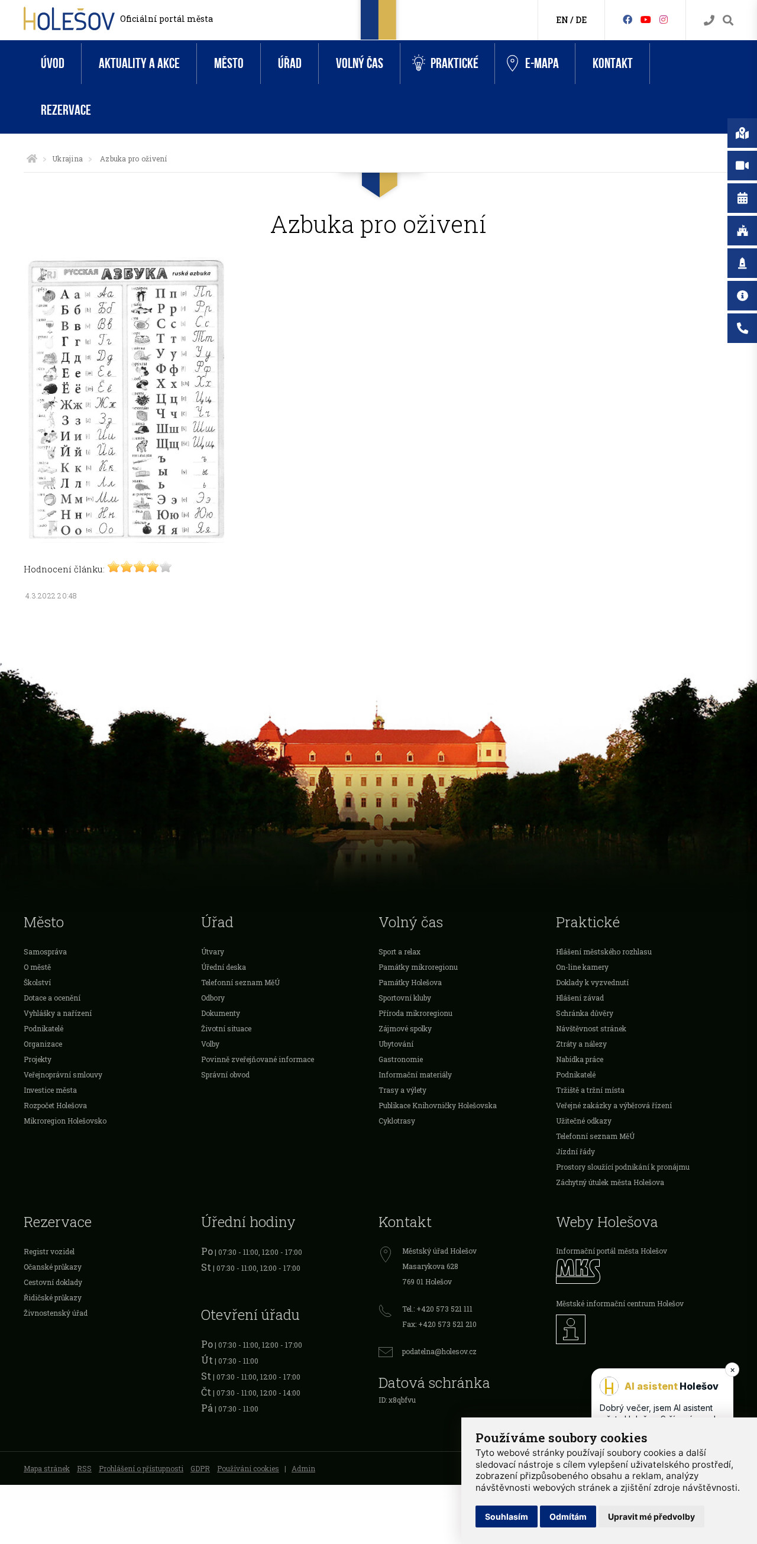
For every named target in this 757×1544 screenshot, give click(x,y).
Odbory (213, 997)
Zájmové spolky (405, 1028)
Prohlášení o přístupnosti (141, 1468)
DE (581, 19)
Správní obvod (225, 1074)
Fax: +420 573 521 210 (439, 1324)
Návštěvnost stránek (591, 1028)
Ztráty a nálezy (581, 1043)
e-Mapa (542, 63)
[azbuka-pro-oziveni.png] (124, 539)
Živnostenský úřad (56, 1313)
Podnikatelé (43, 1028)
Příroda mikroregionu (415, 1013)
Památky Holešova (410, 982)
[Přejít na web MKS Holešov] (644, 1271)
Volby (210, 1043)
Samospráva (45, 951)
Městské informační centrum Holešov (620, 1303)
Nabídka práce (579, 1059)
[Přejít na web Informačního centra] (644, 1329)
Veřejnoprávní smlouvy (63, 1074)
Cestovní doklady (53, 1282)
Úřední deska (223, 967)
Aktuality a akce (139, 63)
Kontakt (613, 63)
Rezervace (66, 110)
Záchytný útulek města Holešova (610, 1182)
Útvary (212, 951)
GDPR (200, 1468)
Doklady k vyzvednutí (592, 982)
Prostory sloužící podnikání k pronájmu (623, 1166)
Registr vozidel (49, 1251)
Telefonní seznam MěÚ (240, 982)
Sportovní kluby (404, 997)
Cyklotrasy (396, 1120)
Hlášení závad (580, 997)
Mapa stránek (47, 1468)
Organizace (43, 1043)
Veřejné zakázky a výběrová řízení (614, 1105)
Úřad (290, 63)
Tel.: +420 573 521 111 (437, 1308)
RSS (84, 1468)
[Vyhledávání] (728, 20)
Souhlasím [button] (506, 1516)
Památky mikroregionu (418, 967)
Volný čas (359, 63)
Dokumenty (220, 1013)
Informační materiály (415, 1074)
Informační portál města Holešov (611, 1250)
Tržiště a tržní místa (590, 1090)
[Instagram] (663, 19)
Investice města (50, 1090)
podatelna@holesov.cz (439, 1351)
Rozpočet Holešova (55, 1105)
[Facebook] (627, 19)
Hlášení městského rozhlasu (604, 951)
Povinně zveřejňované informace (257, 1059)
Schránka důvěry (584, 1013)
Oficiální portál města (166, 18)
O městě (37, 967)
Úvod (52, 63)
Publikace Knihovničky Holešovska (437, 1105)
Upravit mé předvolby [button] (651, 1516)
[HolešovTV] (646, 19)
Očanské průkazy (53, 1266)
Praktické (454, 63)
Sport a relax (399, 951)
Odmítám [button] (568, 1516)
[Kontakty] (709, 20)
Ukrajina (67, 158)
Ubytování (395, 1043)
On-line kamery (582, 967)
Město (229, 63)
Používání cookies (248, 1468)
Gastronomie (400, 1059)
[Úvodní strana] (32, 158)
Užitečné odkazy (584, 1120)
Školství (37, 982)
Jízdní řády (575, 1151)
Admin (303, 1468)
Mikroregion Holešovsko (65, 1120)
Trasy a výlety (402, 1090)
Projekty (37, 1059)
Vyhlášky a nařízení (58, 1013)
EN (562, 19)
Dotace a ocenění (52, 997)
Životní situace (226, 1028)
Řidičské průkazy (53, 1297)
